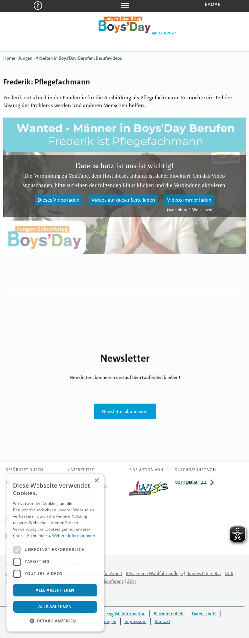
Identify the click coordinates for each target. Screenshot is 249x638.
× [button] (96, 480)
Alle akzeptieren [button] (55, 590)
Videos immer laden (189, 199)
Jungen (25, 58)
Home (9, 58)
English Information (126, 614)
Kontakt (162, 621)
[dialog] (55, 553)
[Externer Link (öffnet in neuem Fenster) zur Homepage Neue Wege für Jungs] (148, 495)
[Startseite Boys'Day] (124, 31)
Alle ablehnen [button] (55, 606)
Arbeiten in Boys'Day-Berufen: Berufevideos (79, 58)
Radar (213, 4)
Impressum (135, 621)
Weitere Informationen (73, 535)
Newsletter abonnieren (125, 411)
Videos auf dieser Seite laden (123, 199)
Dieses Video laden (58, 199)
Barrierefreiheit (169, 614)
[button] (55, 621)
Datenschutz (204, 614)
